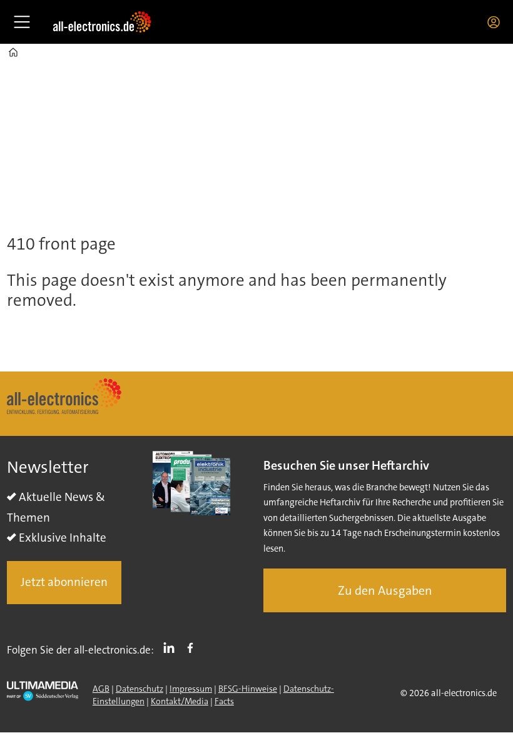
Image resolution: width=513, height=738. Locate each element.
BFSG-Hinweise (247, 688)
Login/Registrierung (496, 22)
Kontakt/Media (179, 701)
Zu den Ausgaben (385, 590)
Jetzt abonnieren (64, 582)
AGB (101, 688)
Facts (224, 701)
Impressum (191, 688)
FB (193, 647)
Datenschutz (139, 688)
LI (172, 647)
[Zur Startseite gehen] (102, 22)
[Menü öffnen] (22, 22)
